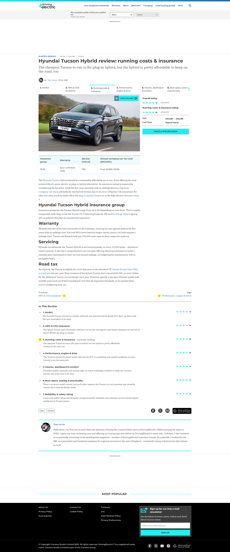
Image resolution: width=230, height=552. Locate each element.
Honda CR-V (78, 214)
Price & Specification (166, 131)
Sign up (165, 533)
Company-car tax (47, 191)
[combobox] (111, 14)
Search (190, 5)
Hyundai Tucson (51, 180)
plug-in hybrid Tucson (90, 195)
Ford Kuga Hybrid (121, 214)
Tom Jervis (52, 80)
